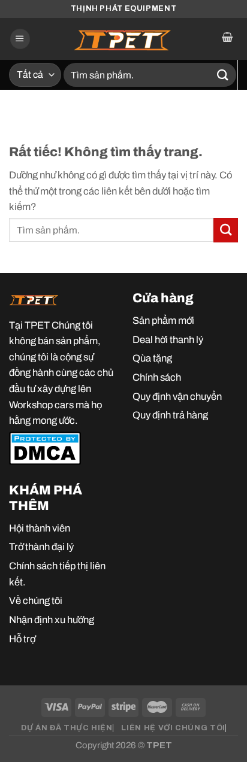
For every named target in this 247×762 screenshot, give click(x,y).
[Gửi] (223, 74)
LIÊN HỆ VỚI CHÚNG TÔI (173, 728)
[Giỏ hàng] (227, 38)
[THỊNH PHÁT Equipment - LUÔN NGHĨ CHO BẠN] (123, 38)
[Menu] (20, 39)
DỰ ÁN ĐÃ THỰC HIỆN (66, 728)
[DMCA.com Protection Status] (45, 447)
